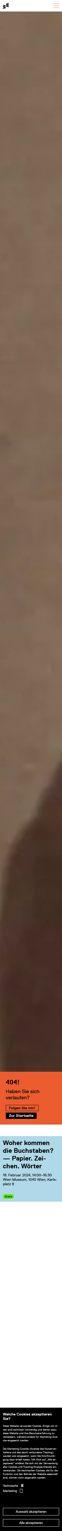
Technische (10, 1485)
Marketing (10, 1491)
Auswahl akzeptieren (31, 1511)
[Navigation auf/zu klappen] (56, 6)
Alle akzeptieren (31, 1523)
